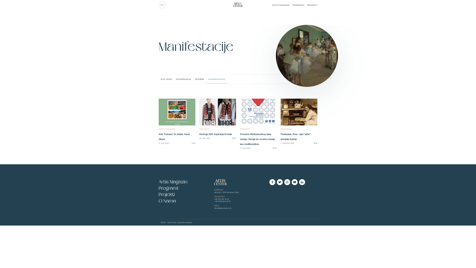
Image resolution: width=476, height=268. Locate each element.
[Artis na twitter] (280, 182)
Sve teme (166, 79)
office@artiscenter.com (223, 208)
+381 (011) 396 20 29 (221, 199)
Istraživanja (183, 79)
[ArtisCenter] (238, 4)
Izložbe (199, 79)
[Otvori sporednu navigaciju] (162, 4)
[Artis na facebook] (272, 182)
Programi (298, 5)
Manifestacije (216, 79)
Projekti (312, 5)
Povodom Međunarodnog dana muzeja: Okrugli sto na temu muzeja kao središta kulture (257, 139)
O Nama (167, 201)
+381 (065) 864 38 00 (223, 201)
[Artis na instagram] (287, 182)
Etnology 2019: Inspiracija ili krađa (215, 134)
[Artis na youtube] (295, 182)
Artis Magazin (280, 5)
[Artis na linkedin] (302, 182)
